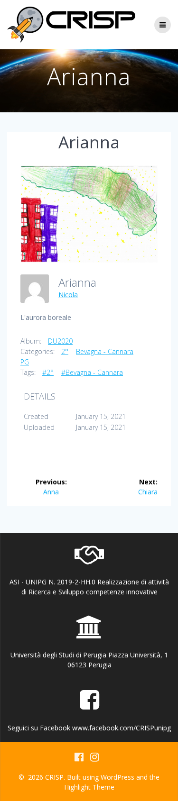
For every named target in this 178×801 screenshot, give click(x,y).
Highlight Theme (89, 787)
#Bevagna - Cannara (92, 372)
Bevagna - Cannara (104, 351)
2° (64, 351)
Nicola (68, 294)
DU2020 (60, 341)
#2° (48, 372)
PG (24, 361)
